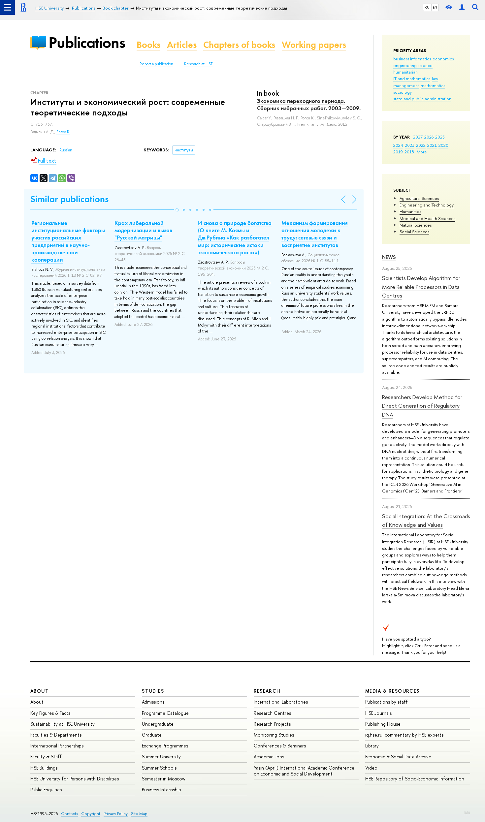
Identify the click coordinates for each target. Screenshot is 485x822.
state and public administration (422, 99)
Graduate (152, 735)
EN (435, 7)
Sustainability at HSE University (62, 724)
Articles (182, 44)
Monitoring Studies (274, 735)
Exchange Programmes (165, 746)
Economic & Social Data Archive (398, 756)
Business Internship (161, 789)
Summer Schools (159, 768)
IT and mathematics (411, 78)
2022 (421, 145)
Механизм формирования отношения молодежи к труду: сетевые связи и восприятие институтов (314, 233)
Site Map (139, 813)
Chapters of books (239, 44)
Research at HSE (198, 64)
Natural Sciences (416, 225)
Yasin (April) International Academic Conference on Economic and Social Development (304, 771)
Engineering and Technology (427, 205)
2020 (443, 145)
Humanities (410, 211)
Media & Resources (392, 691)
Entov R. (63, 132)
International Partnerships (56, 746)
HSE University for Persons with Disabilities (74, 778)
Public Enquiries (46, 789)
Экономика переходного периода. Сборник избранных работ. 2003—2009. (309, 104)
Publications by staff (386, 702)
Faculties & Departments (55, 735)
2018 (409, 152)
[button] (177, 209)
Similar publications (69, 199)
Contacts (69, 813)
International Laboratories (281, 702)
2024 (398, 145)
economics (443, 59)
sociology (402, 92)
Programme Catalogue (165, 713)
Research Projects (272, 724)
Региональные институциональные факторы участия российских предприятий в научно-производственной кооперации (68, 241)
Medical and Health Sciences (427, 218)
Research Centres (272, 713)
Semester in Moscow (163, 778)
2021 (432, 145)
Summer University (161, 756)
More (422, 152)
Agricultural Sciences (419, 198)
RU (427, 7)
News (389, 257)
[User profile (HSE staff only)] (462, 7)
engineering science (413, 65)
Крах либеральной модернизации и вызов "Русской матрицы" (143, 230)
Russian (65, 150)
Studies (153, 691)
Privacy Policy (116, 813)
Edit (467, 812)
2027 (418, 137)
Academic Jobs (269, 756)
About (39, 691)
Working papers (314, 44)
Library (372, 746)
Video (371, 768)
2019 (398, 152)
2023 (409, 145)
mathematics (433, 85)
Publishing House (383, 724)
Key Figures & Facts (50, 713)
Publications (86, 42)
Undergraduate (158, 724)
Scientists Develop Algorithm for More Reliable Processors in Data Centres (421, 286)
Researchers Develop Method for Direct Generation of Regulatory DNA (422, 405)
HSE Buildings (43, 768)
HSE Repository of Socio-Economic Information (414, 778)
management (406, 85)
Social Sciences (414, 232)
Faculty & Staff (46, 756)
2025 (440, 137)
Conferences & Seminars (280, 746)
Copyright (90, 813)
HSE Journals (378, 713)
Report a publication (156, 64)
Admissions (153, 702)
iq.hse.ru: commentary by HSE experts (404, 735)
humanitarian (405, 72)
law (435, 78)
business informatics (412, 59)
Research (267, 691)
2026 (429, 137)
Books (148, 44)
